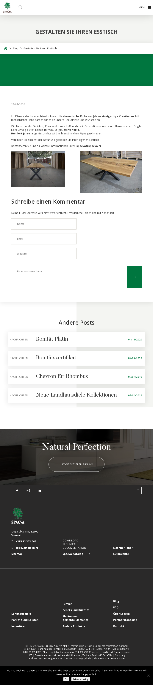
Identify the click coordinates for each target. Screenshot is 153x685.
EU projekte (121, 554)
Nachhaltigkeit (123, 547)
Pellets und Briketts (76, 610)
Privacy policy (80, 679)
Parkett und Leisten (24, 620)
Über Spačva (121, 613)
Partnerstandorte (125, 620)
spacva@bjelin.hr (26, 547)
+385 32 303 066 (26, 541)
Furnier (67, 604)
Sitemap (17, 554)
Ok (66, 679)
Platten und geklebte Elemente (75, 618)
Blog (15, 48)
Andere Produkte (74, 626)
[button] (142, 7)
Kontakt (118, 626)
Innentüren (18, 626)
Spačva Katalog (73, 554)
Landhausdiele (21, 613)
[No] (148, 675)
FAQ (115, 607)
